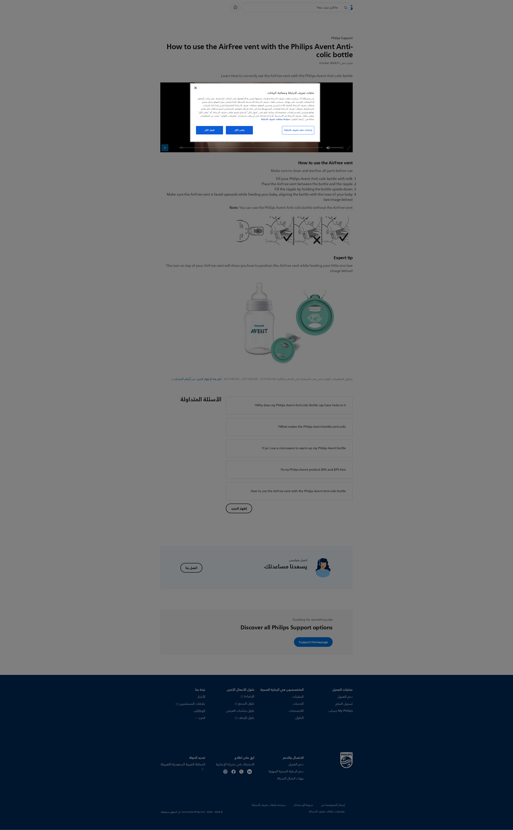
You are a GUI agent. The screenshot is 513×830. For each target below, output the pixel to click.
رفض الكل (239, 130)
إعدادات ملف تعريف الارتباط (298, 130)
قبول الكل (209, 130)
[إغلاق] (195, 87)
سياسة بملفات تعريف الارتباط (275, 119)
